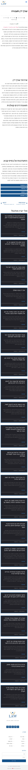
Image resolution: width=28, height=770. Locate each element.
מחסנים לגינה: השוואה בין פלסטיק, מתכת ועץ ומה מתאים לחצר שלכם (14, 549)
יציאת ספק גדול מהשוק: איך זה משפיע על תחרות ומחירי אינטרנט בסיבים (15, 243)
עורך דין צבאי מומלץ (19, 290)
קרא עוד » (23, 231)
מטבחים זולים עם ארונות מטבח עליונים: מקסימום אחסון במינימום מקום (15, 525)
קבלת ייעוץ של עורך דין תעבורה (10, 27)
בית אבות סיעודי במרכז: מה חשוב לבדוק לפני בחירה (15, 478)
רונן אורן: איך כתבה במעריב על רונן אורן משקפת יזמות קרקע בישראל (14, 312)
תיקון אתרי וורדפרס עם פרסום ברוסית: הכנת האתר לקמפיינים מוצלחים (15, 454)
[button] (26, 2)
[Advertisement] (14, 64)
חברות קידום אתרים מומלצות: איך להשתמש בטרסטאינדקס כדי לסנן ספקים (15, 217)
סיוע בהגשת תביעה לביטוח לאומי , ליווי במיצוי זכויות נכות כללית (14, 405)
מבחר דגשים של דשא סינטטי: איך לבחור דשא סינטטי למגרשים (15, 335)
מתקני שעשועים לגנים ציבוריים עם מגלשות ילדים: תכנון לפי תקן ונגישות (14, 596)
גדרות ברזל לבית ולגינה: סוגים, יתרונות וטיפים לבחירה (15, 665)
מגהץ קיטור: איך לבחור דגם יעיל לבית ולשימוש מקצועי (15, 268)
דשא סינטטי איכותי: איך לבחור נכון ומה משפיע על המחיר (14, 359)
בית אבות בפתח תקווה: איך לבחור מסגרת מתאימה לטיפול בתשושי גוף (14, 501)
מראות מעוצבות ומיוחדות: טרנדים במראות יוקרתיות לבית (15, 572)
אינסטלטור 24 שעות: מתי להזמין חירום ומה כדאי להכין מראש (15, 382)
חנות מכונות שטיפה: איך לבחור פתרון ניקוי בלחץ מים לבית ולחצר (15, 642)
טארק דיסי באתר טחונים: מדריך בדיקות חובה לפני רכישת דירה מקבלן (15, 689)
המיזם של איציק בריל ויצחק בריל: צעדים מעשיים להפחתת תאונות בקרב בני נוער (15, 429)
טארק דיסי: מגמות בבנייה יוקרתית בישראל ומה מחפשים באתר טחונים (14, 619)
